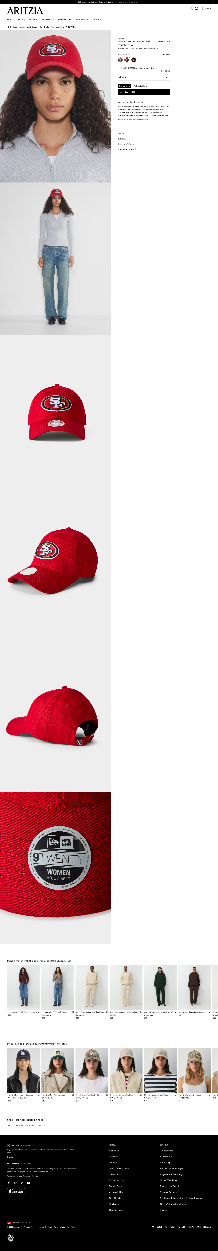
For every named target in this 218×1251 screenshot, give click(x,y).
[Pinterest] (22, 1183)
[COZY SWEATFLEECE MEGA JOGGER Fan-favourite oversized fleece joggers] (194, 987)
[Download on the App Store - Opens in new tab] (42, 1191)
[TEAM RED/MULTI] (127, 60)
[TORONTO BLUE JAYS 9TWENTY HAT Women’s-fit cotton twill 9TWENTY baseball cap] (194, 1070)
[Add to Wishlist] (38, 1012)
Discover (97, 19)
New (9, 19)
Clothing (21, 19)
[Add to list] (167, 92)
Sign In (208, 8)
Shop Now (132, 2)
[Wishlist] (202, 8)
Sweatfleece (65, 19)
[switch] (147, 120)
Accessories (82, 19)
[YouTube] (28, 1183)
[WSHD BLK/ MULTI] (134, 60)
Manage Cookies (45, 1227)
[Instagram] (15, 1183)
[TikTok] (9, 1183)
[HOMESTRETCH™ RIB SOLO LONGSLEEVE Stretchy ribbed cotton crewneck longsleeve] (23, 987)
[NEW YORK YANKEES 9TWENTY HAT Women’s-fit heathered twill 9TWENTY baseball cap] (126, 1070)
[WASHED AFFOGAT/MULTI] (120, 60)
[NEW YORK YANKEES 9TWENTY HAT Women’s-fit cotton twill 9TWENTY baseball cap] (57, 1070)
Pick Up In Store (140, 86)
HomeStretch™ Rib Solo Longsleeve (22, 1012)
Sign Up (10, 1157)
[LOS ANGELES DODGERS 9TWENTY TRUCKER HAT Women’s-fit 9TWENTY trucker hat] (23, 1070)
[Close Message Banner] (213, 2)
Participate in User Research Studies (22, 1176)
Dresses (33, 19)
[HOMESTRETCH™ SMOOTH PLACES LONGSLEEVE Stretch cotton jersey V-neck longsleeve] (57, 987)
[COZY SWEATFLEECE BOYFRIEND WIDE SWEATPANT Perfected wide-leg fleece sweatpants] (91, 987)
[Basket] (196, 8)
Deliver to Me (124, 86)
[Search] (191, 8)
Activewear (48, 19)
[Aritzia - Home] (25, 10)
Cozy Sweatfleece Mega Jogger (192, 1012)
